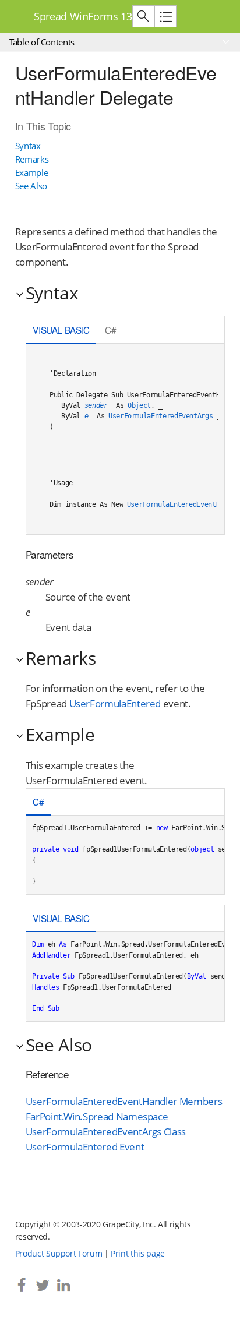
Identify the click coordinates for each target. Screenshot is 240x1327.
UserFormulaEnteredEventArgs (160, 416)
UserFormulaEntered (115, 703)
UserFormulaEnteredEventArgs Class (106, 1131)
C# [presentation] (110, 329)
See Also (31, 186)
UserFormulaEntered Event (85, 1146)
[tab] (61, 330)
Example (31, 172)
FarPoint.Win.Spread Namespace (97, 1116)
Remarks (32, 159)
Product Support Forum (59, 1253)
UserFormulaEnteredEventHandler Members (124, 1101)
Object (139, 405)
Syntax (28, 145)
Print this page (138, 1253)
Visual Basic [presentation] (61, 329)
